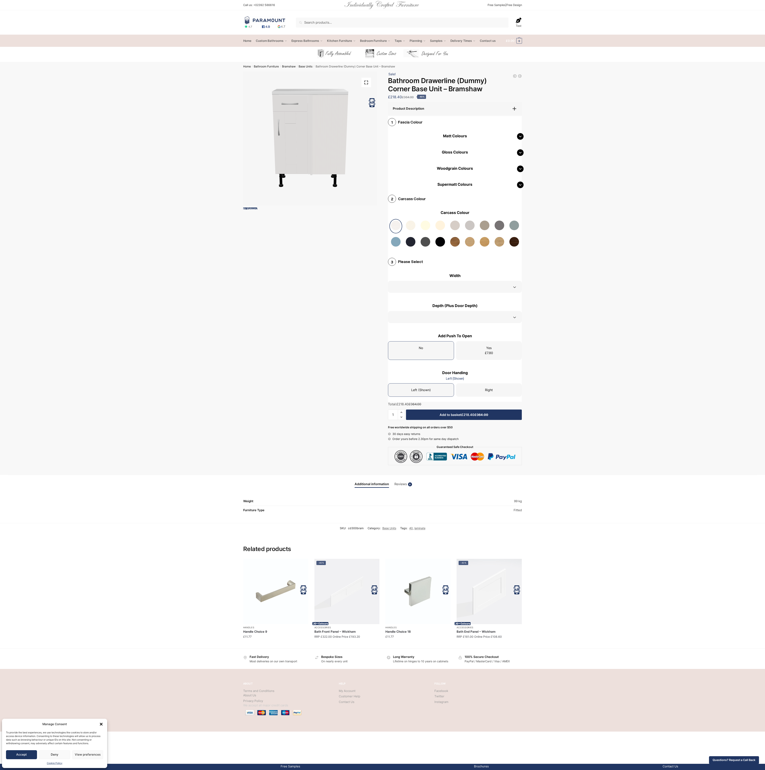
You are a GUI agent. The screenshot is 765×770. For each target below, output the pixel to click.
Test (518, 25)
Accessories (322, 627)
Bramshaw (289, 66)
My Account (347, 691)
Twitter (439, 696)
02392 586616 (265, 5)
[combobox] (455, 287)
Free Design (514, 5)
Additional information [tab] (372, 484)
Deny (54, 754)
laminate (419, 528)
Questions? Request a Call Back (734, 760)
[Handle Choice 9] (275, 591)
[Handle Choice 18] (418, 591)
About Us (249, 695)
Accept (21, 754)
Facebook (441, 691)
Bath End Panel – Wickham (476, 631)
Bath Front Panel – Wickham (335, 631)
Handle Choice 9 (255, 631)
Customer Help (349, 696)
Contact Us (346, 702)
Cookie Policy (54, 763)
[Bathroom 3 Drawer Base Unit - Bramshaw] (520, 76)
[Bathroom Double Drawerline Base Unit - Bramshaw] (515, 76)
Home (247, 66)
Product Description (408, 108)
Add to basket (464, 415)
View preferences (88, 754)
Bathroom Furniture (266, 66)
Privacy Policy (253, 701)
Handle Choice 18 (398, 631)
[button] (101, 724)
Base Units (305, 66)
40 (411, 528)
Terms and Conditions (258, 691)
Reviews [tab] (402, 484)
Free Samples (496, 5)
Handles (248, 627)
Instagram (441, 702)
